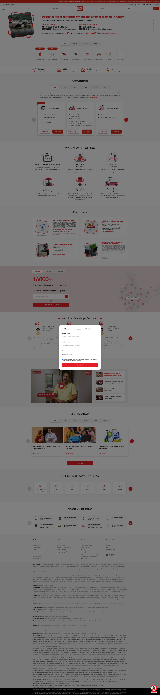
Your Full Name (66, 333)
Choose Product (66, 351)
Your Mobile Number (67, 342)
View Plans (79, 365)
